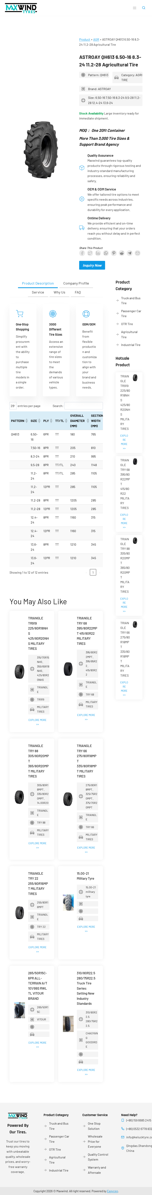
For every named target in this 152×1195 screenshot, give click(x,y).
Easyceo (112, 1191)
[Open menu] (134, 8)
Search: (58, 406)
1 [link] (93, 572)
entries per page (29, 406)
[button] (26, 420)
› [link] (99, 572)
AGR (96, 39)
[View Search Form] (143, 8)
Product (84, 39)
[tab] (38, 283)
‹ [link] (86, 572)
